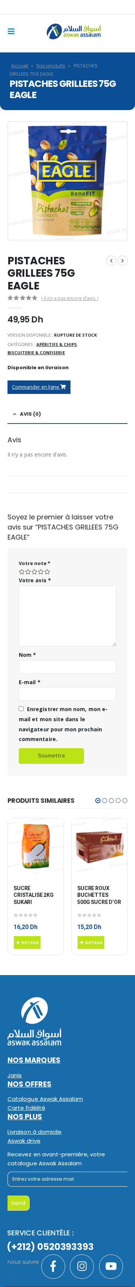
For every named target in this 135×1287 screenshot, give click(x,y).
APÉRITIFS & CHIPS (56, 344)
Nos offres (29, 1084)
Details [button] (30, 942)
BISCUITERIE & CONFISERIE (36, 352)
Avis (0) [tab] (30, 414)
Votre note (34, 563)
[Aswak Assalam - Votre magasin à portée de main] (73, 31)
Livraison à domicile (35, 1132)
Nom (27, 654)
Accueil (19, 66)
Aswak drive (24, 1141)
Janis (15, 1075)
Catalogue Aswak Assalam (45, 1099)
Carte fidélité (26, 1108)
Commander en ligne (36, 386)
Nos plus (25, 1117)
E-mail (29, 682)
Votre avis (35, 580)
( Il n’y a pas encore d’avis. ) (69, 298)
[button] (97, 800)
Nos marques (34, 1060)
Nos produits (50, 66)
